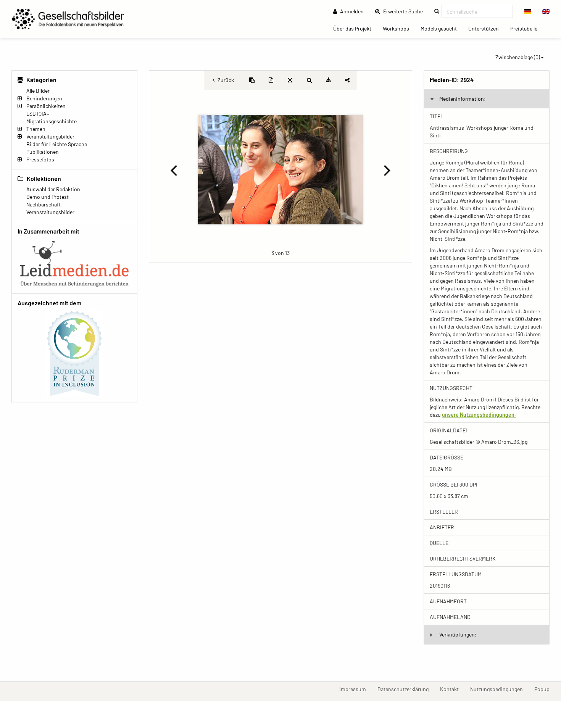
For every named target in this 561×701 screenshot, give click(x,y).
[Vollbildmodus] (290, 80)
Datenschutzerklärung (405, 688)
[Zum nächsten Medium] (387, 169)
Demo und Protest (47, 196)
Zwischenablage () (517, 57)
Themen (35, 129)
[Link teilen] (347, 80)
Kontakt (452, 688)
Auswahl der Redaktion (53, 189)
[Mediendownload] (328, 80)
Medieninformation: (462, 98)
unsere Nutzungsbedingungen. (479, 414)
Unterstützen (486, 28)
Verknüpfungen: (458, 634)
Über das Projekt (355, 28)
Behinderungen (44, 98)
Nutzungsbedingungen (499, 688)
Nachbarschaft (43, 204)
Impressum (355, 688)
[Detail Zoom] (309, 80)
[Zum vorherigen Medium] (173, 169)
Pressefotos (40, 159)
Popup (544, 688)
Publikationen (42, 151)
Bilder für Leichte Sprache (56, 144)
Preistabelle (526, 28)
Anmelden (351, 11)
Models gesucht (442, 28)
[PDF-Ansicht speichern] (270, 80)
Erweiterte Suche (405, 11)
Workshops (399, 28)
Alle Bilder (38, 90)
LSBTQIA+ (37, 113)
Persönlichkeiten (46, 106)
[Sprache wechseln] (528, 11)
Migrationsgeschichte (51, 121)
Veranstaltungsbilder (50, 136)
